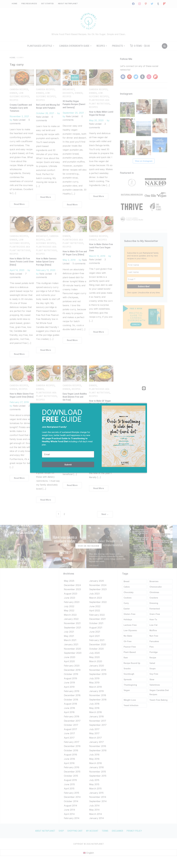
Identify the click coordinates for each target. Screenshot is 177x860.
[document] (88, 430)
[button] (143, 388)
